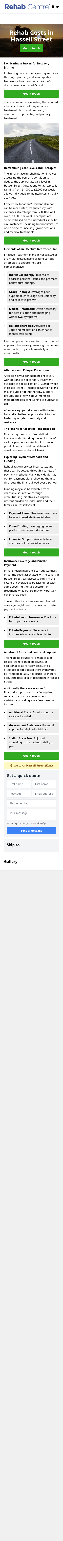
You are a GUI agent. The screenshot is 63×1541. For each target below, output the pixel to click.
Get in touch (31, 48)
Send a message (31, 830)
